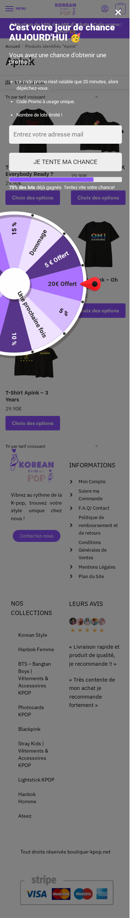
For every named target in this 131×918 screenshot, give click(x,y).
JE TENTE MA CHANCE (65, 161)
